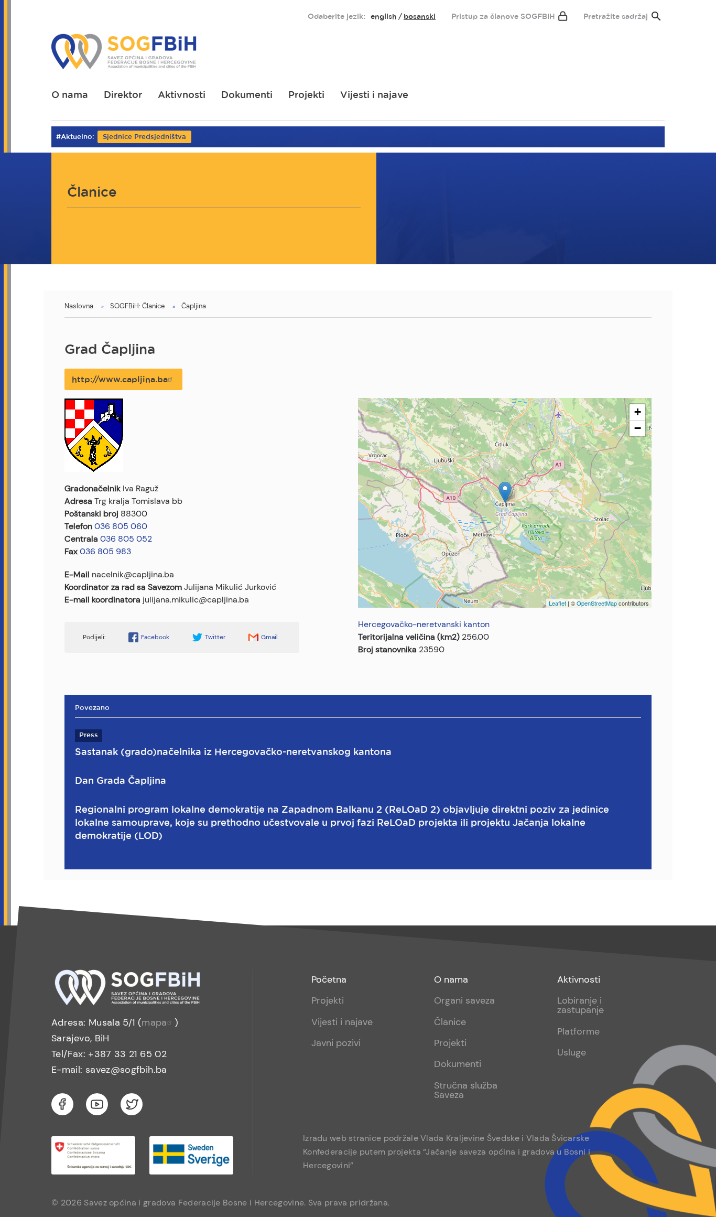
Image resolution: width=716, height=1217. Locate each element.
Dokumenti (247, 95)
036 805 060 (120, 526)
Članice (450, 1022)
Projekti (306, 95)
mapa (154, 1022)
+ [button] (637, 411)
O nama (69, 95)
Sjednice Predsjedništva (144, 137)
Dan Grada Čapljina (120, 781)
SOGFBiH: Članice (137, 305)
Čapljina (193, 305)
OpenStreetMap (597, 603)
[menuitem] (68, 14)
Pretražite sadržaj (615, 17)
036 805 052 (126, 538)
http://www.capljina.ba (120, 380)
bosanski (420, 17)
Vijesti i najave (374, 95)
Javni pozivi (336, 1043)
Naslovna (78, 305)
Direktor (123, 95)
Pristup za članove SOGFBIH (503, 17)
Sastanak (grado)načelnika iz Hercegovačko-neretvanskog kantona (233, 752)
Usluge (571, 1052)
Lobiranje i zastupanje (580, 1005)
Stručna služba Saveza (465, 1090)
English (384, 17)
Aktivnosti (181, 95)
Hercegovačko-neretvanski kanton (424, 624)
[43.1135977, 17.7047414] (505, 492)
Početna (328, 979)
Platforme (578, 1031)
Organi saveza (464, 1000)
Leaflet (557, 603)
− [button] (637, 428)
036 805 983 (105, 551)
